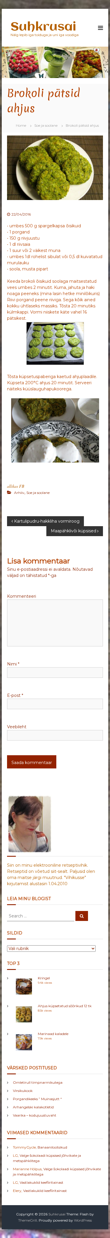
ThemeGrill (27, 1220)
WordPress (83, 1220)
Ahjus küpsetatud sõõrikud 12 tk (65, 1006)
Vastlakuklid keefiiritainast (41, 1182)
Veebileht (16, 726)
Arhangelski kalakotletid (33, 1107)
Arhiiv (19, 492)
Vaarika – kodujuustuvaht (34, 1115)
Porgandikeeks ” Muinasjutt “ (37, 1099)
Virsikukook (23, 1090)
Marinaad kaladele (53, 1034)
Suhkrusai (43, 27)
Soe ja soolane (45, 125)
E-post (15, 695)
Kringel (44, 978)
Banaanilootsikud (52, 1147)
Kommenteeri (21, 596)
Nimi (13, 664)
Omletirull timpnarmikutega (37, 1082)
